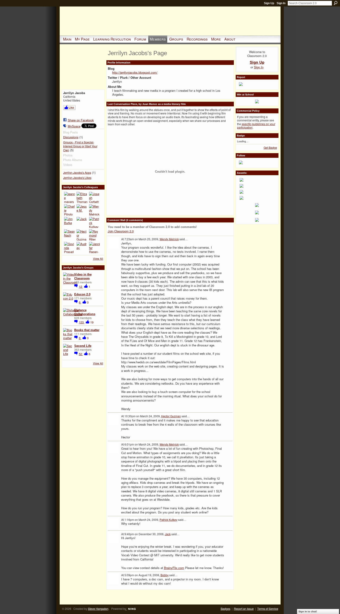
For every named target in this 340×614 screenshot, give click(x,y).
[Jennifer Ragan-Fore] (94, 247)
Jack (168, 534)
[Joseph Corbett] (94, 197)
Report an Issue (244, 609)
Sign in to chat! (307, 611)
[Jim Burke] (69, 222)
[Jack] (82, 222)
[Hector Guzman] (82, 235)
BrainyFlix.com (174, 568)
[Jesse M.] (82, 209)
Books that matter (86, 330)
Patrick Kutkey (168, 520)
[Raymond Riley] (94, 235)
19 (91, 322)
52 (81, 354)
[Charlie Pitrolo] (69, 209)
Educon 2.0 (82, 294)
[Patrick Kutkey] (94, 222)
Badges (225, 609)
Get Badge (270, 147)
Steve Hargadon (98, 609)
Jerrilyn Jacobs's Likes (77, 178)
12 (81, 286)
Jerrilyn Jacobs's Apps (77, 173)
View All (98, 258)
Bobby (165, 575)
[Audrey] (82, 247)
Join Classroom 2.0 (121, 231)
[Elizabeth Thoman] (82, 197)
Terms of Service (267, 609)
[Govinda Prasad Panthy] (69, 247)
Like (71, 107)
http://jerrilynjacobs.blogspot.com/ (135, 72)
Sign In (281, 3)
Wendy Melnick (169, 239)
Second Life (82, 346)
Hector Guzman (171, 416)
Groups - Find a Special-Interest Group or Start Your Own (80, 146)
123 (82, 322)
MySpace (74, 126)
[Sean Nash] (69, 235)
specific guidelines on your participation (256, 126)
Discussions (70, 137)
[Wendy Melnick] (94, 209)
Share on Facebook (81, 120)
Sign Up (269, 3)
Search (335, 3)
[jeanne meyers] (69, 197)
